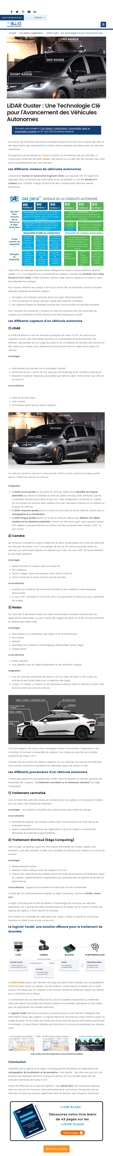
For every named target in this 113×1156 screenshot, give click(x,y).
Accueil (12, 33)
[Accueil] (14, 24)
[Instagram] (22, 12)
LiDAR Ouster (18, 982)
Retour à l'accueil (56, 1149)
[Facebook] (11, 12)
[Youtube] (29, 12)
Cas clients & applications (31, 33)
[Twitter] (17, 12)
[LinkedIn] (34, 12)
